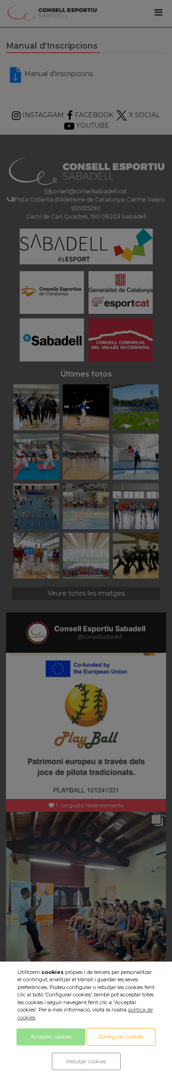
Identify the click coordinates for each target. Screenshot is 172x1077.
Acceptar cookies (51, 1036)
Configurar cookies (121, 1036)
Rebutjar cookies (86, 1061)
